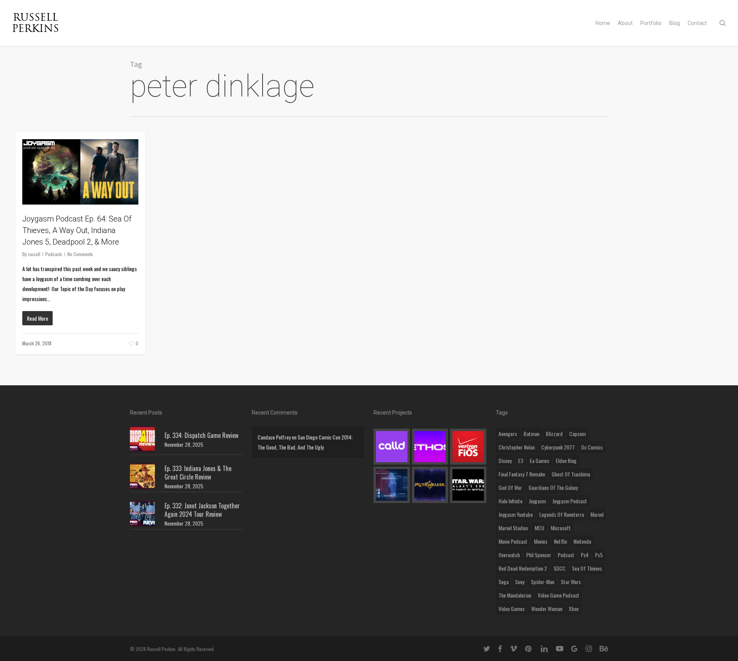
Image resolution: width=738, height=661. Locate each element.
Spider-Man (542, 582)
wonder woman (546, 608)
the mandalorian (515, 595)
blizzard (554, 434)
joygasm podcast (569, 501)
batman (531, 434)
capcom (577, 434)
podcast (566, 555)
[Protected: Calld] (392, 447)
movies (540, 541)
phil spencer (538, 555)
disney (505, 460)
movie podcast (513, 541)
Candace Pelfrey (274, 437)
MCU (539, 528)
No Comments (80, 254)
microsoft (561, 528)
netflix (560, 541)
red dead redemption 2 (523, 568)
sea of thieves (587, 568)
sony (519, 582)
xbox (573, 608)
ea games (539, 460)
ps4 (584, 555)
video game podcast (558, 595)
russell (34, 254)
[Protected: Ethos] (430, 447)
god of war (510, 487)
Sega (504, 582)
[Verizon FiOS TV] (468, 447)
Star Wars (571, 582)
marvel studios (513, 528)
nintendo (582, 541)
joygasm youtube (516, 514)
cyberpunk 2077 (558, 447)
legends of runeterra (561, 514)
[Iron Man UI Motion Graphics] (392, 485)
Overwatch (509, 555)
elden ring (566, 460)
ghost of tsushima (571, 474)
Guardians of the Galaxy (553, 487)
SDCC (559, 568)
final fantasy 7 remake (522, 474)
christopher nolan (517, 447)
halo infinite (510, 501)
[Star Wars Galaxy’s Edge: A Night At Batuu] (468, 485)
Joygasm (537, 501)
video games (512, 608)
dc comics (592, 447)
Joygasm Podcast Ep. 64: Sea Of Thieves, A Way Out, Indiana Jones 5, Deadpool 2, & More (76, 230)
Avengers (508, 434)
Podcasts (53, 254)
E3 (520, 460)
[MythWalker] (430, 485)
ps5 (599, 555)
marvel (596, 514)
